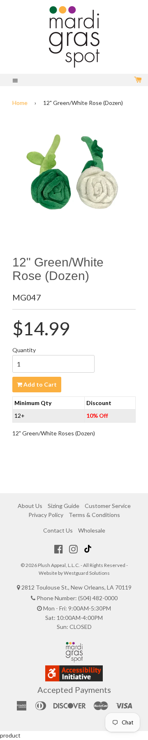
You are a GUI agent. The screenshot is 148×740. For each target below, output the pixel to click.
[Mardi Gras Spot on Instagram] (73, 549)
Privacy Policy (45, 514)
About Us (30, 505)
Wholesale (91, 530)
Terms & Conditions (94, 514)
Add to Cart (39, 384)
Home (20, 102)
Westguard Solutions (87, 573)
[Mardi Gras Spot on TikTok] (89, 549)
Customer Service (108, 505)
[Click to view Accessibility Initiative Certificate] (74, 679)
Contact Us (58, 530)
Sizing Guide (63, 505)
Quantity (24, 349)
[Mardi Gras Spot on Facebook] (58, 549)
